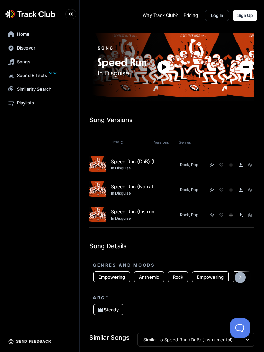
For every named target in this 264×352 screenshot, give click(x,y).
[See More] (246, 67)
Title (115, 142)
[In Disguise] (122, 53)
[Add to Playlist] (231, 165)
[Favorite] (221, 165)
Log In (217, 15)
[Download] (240, 165)
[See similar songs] (212, 165)
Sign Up (245, 15)
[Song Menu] (250, 165)
